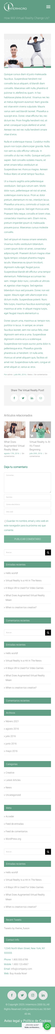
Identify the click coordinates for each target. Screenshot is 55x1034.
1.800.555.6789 (20, 959)
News (30, 374)
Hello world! (12, 573)
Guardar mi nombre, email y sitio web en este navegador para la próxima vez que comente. (26, 525)
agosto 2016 (12, 728)
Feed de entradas (15, 823)
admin (10, 374)
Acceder (10, 816)
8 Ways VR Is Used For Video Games (25, 588)
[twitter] (22, 995)
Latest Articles (13, 780)
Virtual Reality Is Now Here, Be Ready (38, 445)
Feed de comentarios (17, 831)
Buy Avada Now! (18, 973)
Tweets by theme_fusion (17, 928)
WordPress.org (13, 838)
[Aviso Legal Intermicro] (27, 1020)
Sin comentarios (40, 374)
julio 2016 (11, 736)
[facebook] (11, 995)
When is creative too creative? (21, 607)
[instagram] (32, 995)
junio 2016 (11, 743)
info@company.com (21, 968)
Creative (10, 772)
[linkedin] (43, 995)
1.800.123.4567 (20, 964)
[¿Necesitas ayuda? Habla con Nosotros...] (47, 1026)
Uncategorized (13, 795)
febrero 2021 (12, 721)
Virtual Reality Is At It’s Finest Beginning (14, 445)
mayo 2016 (11, 751)
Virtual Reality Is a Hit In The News (24, 580)
